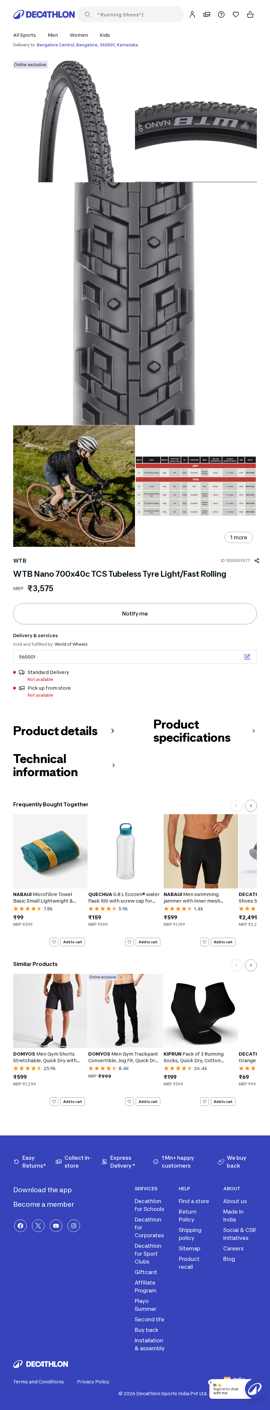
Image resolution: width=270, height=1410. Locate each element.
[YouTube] (56, 1226)
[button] (26, 35)
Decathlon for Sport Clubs (148, 1253)
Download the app (43, 1190)
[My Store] (206, 14)
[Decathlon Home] (44, 14)
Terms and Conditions (38, 1381)
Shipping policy (190, 1234)
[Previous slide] (236, 806)
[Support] (221, 14)
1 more (238, 537)
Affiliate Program (145, 1286)
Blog (229, 1259)
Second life (149, 1319)
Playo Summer (145, 1305)
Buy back (146, 1330)
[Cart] (250, 14)
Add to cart (72, 942)
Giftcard (146, 1272)
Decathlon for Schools (149, 1205)
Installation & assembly (150, 1344)
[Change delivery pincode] (247, 657)
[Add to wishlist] (54, 942)
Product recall (189, 1263)
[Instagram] (74, 1226)
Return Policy (188, 1215)
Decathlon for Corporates (149, 1227)
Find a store (194, 1201)
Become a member (44, 1204)
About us (235, 1201)
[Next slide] (251, 806)
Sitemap (189, 1248)
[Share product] (257, 560)
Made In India (233, 1215)
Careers (233, 1248)
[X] (38, 1226)
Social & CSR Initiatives (239, 1234)
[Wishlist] (235, 14)
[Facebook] (20, 1226)
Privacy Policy (93, 1381)
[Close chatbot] (210, 1382)
